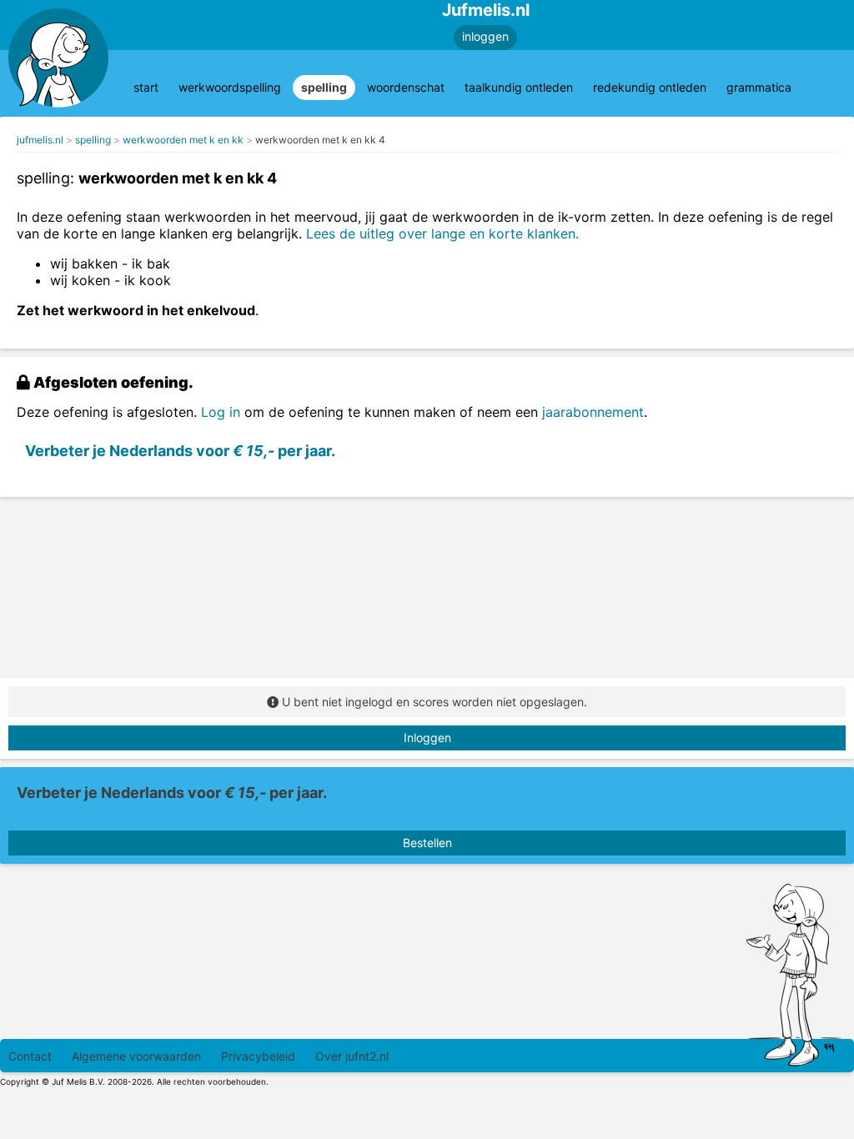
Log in (220, 412)
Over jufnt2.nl (352, 1056)
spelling (324, 87)
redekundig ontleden (649, 87)
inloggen (485, 36)
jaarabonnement (593, 412)
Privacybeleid (258, 1056)
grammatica (758, 87)
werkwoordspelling (229, 87)
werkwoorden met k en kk (183, 139)
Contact (30, 1056)
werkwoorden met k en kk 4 (320, 139)
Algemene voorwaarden (136, 1056)
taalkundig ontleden (519, 87)
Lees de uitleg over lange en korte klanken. (442, 233)
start (145, 87)
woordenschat (406, 87)
